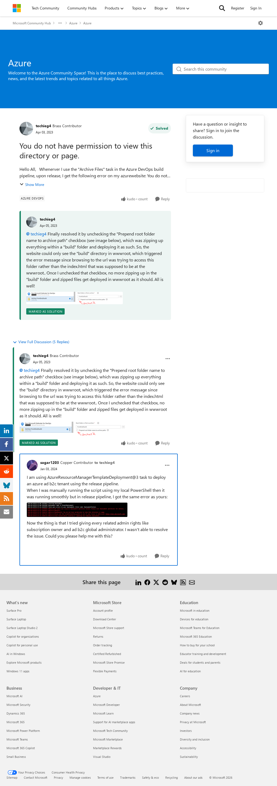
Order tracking (102, 645)
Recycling (171, 777)
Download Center (104, 619)
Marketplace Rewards (107, 748)
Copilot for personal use (22, 645)
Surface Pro (13, 610)
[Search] (222, 8)
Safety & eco (150, 777)
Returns (98, 636)
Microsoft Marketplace (108, 739)
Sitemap (11, 777)
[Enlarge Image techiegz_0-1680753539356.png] (74, 298)
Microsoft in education (194, 610)
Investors (186, 731)
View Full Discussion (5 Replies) (43, 341)
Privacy (58, 777)
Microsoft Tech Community (110, 731)
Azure (73, 23)
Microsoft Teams (17, 739)
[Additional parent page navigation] (60, 23)
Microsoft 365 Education (196, 636)
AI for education (190, 671)
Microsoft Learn (103, 713)
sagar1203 (49, 462)
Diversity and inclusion (195, 739)
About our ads (193, 777)
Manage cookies (80, 777)
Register (237, 8)
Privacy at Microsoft (193, 722)
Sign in (212, 150)
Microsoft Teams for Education (199, 628)
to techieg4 (104, 462)
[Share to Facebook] (147, 582)
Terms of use (105, 777)
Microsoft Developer (106, 705)
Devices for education (194, 619)
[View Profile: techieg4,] (31, 222)
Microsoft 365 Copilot (20, 748)
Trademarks (128, 777)
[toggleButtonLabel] (260, 23)
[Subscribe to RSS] (183, 582)
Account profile (103, 610)
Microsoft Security (18, 705)
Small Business (16, 757)
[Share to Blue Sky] (174, 582)
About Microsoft (190, 705)
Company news (190, 713)
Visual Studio (101, 757)
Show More (34, 184)
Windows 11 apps (17, 671)
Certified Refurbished (107, 654)
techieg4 (43, 125)
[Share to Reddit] (165, 582)
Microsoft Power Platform (23, 731)
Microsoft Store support (108, 628)
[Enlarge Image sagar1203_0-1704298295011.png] (77, 510)
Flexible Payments (105, 671)
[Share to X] (156, 582)
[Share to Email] (192, 582)
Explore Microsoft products (24, 662)
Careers (185, 696)
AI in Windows (15, 654)
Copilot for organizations (22, 636)
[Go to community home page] (17, 8)
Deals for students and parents (200, 662)
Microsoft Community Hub (32, 23)
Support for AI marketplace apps (114, 722)
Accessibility (188, 748)
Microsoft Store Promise (109, 662)
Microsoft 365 (15, 722)
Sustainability (189, 757)
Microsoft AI (14, 696)
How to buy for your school (197, 645)
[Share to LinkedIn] (138, 582)
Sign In (256, 8)
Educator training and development (203, 654)
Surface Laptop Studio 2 (22, 628)
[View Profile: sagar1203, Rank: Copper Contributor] (32, 465)
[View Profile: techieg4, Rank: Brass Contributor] (26, 128)
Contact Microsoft (35, 777)
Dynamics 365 (15, 713)
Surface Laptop (16, 619)
